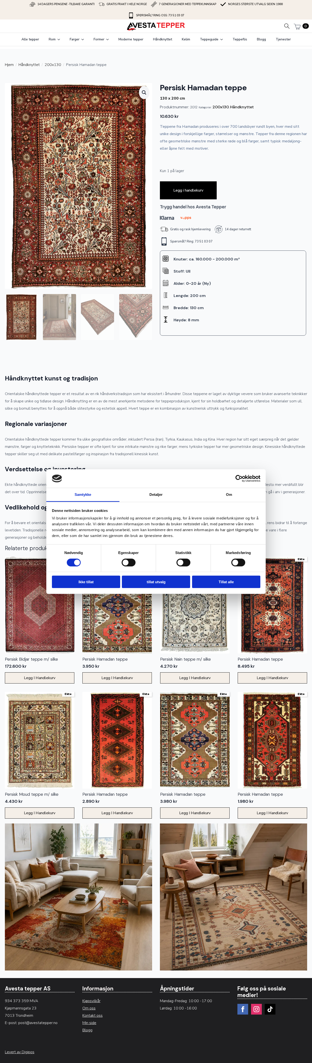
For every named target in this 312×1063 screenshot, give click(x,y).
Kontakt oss (92, 1015)
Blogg (261, 39)
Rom (52, 39)
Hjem (9, 64)
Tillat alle (226, 582)
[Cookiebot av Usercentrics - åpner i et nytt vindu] (239, 478)
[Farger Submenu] (84, 39)
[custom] (270, 1009)
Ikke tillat (86, 582)
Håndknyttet (162, 39)
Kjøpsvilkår (91, 1001)
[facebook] (242, 1009)
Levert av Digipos (19, 1052)
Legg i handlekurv (188, 190)
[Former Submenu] (109, 39)
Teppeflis (240, 39)
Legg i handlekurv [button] (39, 678)
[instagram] (256, 1009)
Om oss (89, 1008)
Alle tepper (30, 39)
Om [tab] (229, 494)
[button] (144, 92)
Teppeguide (209, 39)
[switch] (129, 562)
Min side (89, 1023)
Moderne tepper (130, 39)
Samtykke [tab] (83, 494)
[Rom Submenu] (60, 39)
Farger (74, 39)
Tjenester (283, 39)
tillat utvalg (156, 582)
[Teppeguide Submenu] (223, 39)
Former (99, 39)
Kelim (186, 39)
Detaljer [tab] (156, 494)
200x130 (53, 64)
